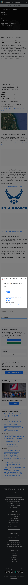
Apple (7, 291)
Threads (8, 300)
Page (12, 297)
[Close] (26, 279)
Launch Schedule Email (12, 304)
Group (19, 297)
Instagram (9, 298)
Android (8, 292)
